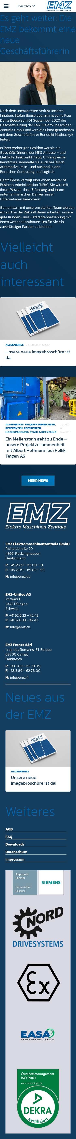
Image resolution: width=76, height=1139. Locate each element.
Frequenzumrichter (40, 424)
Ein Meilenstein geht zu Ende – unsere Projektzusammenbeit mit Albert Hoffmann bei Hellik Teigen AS (36, 447)
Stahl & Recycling (43, 432)
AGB (9, 829)
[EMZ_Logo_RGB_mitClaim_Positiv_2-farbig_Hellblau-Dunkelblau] (59, 6)
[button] (6, 6)
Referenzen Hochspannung (23, 430)
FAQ (8, 836)
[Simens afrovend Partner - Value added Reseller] (38, 882)
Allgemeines (14, 345)
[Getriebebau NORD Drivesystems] (38, 927)
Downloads (15, 844)
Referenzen (14, 428)
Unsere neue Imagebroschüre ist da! (37, 354)
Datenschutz (16, 852)
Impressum (15, 859)
